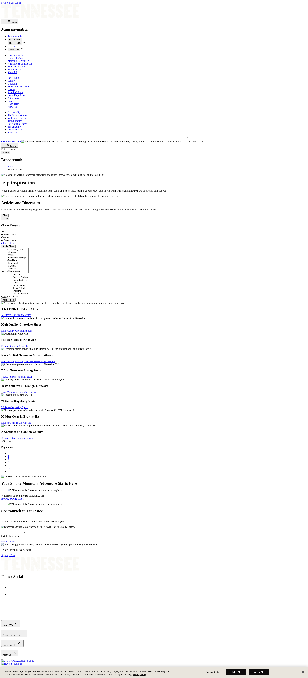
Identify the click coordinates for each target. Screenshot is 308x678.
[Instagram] (11, 594)
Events (11, 46)
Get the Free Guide (11, 141)
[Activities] (25, 274)
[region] (154, 672)
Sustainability (14, 126)
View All (12, 72)
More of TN (8, 625)
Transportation (15, 121)
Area (3, 271)
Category (6, 296)
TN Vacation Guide (18, 115)
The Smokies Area (17, 66)
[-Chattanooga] (17, 271)
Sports (11, 101)
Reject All (236, 672)
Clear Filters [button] (7, 243)
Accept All (259, 672)
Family (11, 80)
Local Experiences (17, 95)
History (11, 89)
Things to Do (15, 43)
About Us (7, 655)
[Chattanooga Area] (17, 249)
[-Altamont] (17, 252)
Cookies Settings (213, 672)
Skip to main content (11, 2)
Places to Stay (15, 129)
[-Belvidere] (17, 260)
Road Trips (13, 104)
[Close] (302, 672)
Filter (5, 215)
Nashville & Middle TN (20, 63)
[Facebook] (11, 587)
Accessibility (14, 112)
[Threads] (11, 616)
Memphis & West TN (19, 60)
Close (5, 219)
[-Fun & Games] (25, 285)
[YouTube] (11, 608)
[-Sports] (25, 296)
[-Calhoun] (17, 266)
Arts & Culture (15, 92)
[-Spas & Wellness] (25, 293)
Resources (14, 49)
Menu (14, 22)
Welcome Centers (17, 118)
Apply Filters (8, 246)
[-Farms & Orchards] (25, 277)
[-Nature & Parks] (25, 288)
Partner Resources (12, 635)
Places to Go (15, 39)
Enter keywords (9, 149)
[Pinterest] (11, 601)
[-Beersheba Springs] (17, 257)
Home (11, 166)
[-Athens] (17, 255)
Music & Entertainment (19, 86)
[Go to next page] (9, 471)
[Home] (40, 17)
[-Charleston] (17, 268)
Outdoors (12, 83)
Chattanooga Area (17, 55)
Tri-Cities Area (15, 69)
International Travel (17, 123)
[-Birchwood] (17, 263)
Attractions (13, 98)
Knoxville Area (15, 58)
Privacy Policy (139, 674)
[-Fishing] (25, 282)
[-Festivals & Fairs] (25, 280)
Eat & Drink (14, 77)
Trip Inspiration (15, 36)
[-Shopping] (25, 291)
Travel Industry (10, 645)
